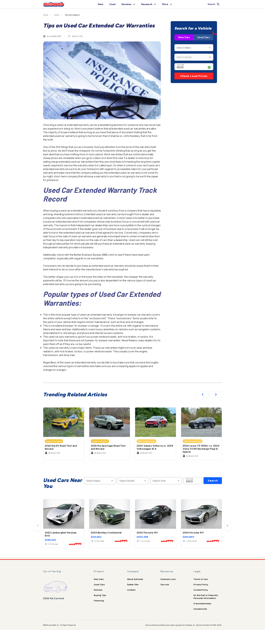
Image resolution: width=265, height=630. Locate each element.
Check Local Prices (193, 76)
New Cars (184, 37)
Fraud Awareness (202, 603)
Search (213, 480)
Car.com (164, 584)
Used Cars (203, 37)
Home (45, 15)
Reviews (98, 589)
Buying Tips (100, 595)
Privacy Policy (201, 584)
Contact (131, 589)
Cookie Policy (201, 589)
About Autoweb (135, 579)
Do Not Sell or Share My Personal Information (206, 597)
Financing (99, 600)
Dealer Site (132, 584)
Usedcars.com (168, 579)
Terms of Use (201, 579)
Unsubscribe (200, 608)
